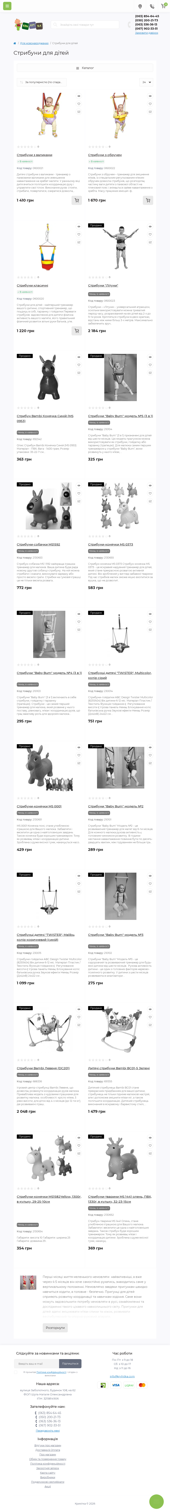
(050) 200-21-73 (146, 20)
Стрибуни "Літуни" (103, 285)
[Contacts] (152, 6)
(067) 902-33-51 (146, 28)
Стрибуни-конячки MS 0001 (39, 806)
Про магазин (47, 1454)
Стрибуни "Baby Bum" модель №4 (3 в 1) (49, 673)
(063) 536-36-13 (146, 24)
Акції (48, 1486)
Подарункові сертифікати (47, 1481)
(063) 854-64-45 (147, 16)
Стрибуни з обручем (105, 155)
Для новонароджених (34, 43)
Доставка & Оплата (47, 1450)
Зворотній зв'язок (47, 1468)
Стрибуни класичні (32, 285)
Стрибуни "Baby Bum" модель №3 (115, 935)
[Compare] (79, 112)
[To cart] (77, 200)
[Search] (55, 25)
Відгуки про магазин (47, 1445)
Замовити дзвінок (146, 32)
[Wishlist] (79, 104)
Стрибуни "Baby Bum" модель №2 (115, 806)
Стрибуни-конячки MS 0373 (110, 544)
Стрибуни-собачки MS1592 (38, 544)
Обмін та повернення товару (47, 1459)
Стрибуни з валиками (34, 155)
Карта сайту (47, 1472)
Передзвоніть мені (48, 1430)
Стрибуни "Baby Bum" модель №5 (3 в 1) (120, 416)
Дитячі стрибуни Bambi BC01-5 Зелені (119, 1068)
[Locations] (140, 6)
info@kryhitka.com (122, 1376)
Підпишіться (70, 1363)
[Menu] (7, 6)
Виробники (47, 1477)
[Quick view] (79, 96)
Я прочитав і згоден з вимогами (50, 1374)
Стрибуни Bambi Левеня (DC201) (43, 1068)
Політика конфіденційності (51, 1372)
